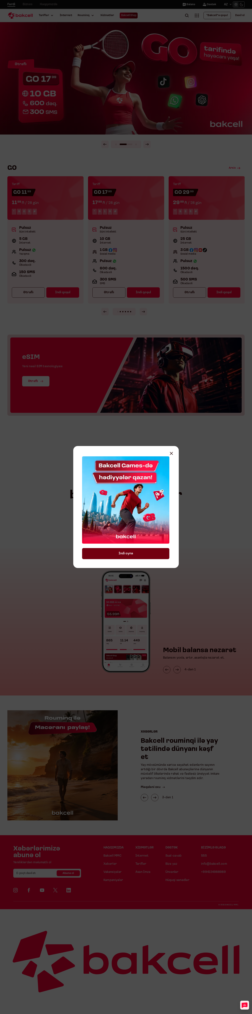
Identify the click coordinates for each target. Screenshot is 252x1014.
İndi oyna (126, 553)
